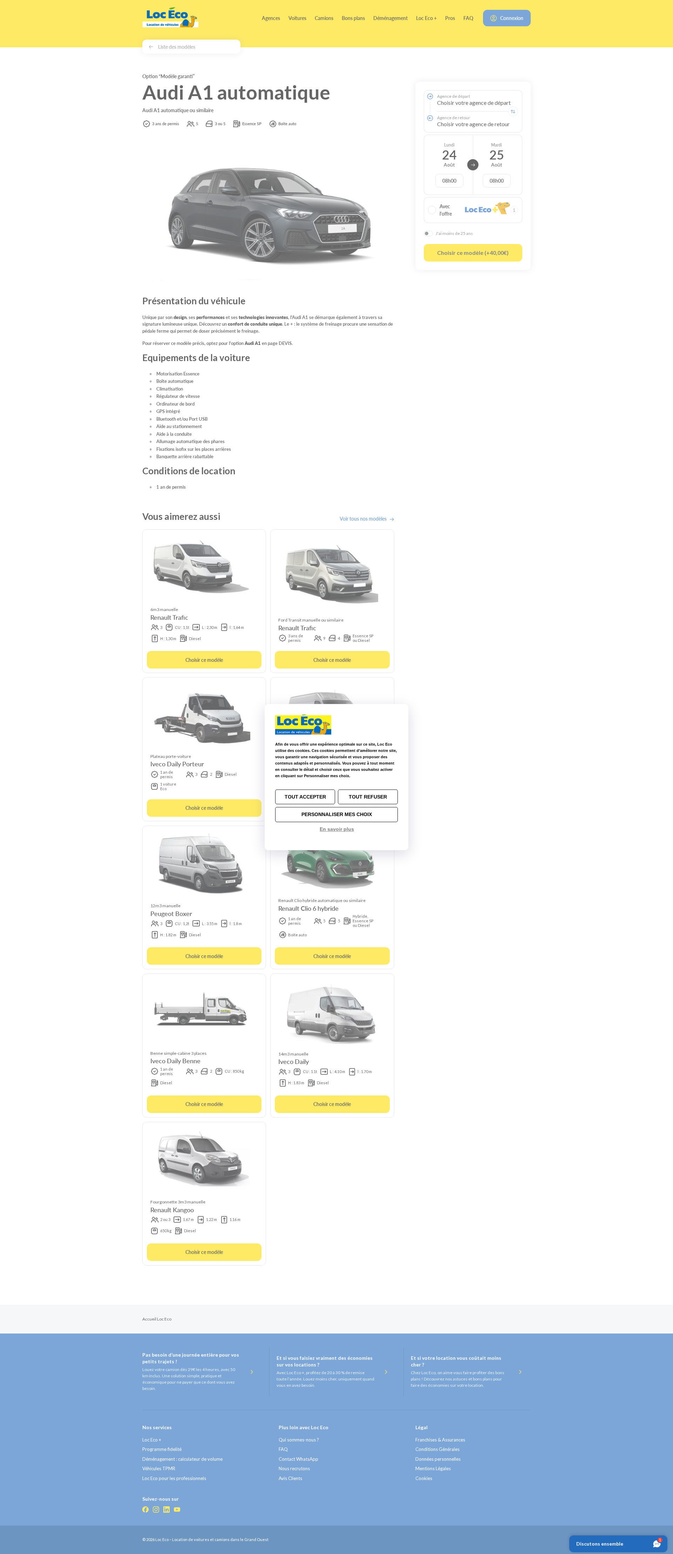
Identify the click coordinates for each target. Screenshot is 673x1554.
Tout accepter (305, 797)
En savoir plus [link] (337, 829)
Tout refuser (368, 797)
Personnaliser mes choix (336, 814)
